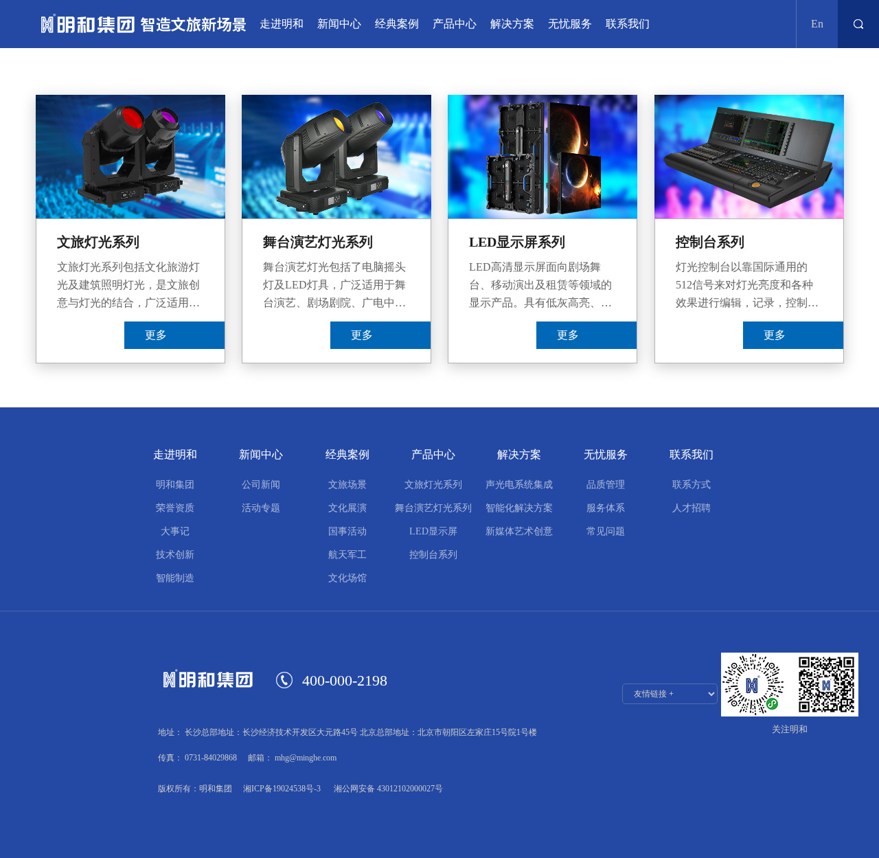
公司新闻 (261, 484)
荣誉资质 (175, 508)
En (817, 24)
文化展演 (347, 508)
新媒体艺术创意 (519, 531)
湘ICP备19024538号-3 (282, 788)
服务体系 (605, 508)
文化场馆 (347, 578)
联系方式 (691, 484)
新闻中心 (339, 24)
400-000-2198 (344, 680)
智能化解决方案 (519, 508)
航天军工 (347, 555)
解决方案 (512, 24)
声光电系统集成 (519, 484)
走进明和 (282, 24)
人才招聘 (691, 508)
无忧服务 (570, 24)
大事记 (175, 531)
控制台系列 (433, 555)
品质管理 (605, 484)
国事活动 (347, 531)
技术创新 (175, 555)
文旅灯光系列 (433, 484)
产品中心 (455, 24)
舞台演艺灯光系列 (433, 508)
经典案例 (397, 24)
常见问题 (605, 531)
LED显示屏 (433, 531)
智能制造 (175, 578)
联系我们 (628, 24)
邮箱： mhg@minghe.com (292, 758)
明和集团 (175, 484)
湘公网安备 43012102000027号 (387, 788)
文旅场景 (347, 484)
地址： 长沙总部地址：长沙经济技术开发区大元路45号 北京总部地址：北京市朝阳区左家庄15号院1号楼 (347, 732)
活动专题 (261, 508)
